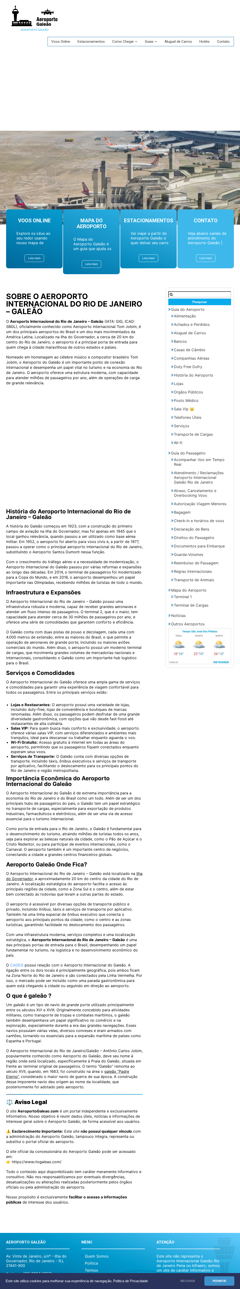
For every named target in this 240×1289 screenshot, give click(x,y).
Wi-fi (178, 442)
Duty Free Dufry (188, 366)
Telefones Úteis (187, 417)
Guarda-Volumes (188, 554)
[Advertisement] (120, 95)
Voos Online (60, 41)
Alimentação (185, 316)
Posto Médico (186, 400)
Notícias (178, 615)
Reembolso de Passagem (196, 563)
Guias (149, 41)
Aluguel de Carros (178, 41)
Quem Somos (97, 1256)
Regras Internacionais (193, 571)
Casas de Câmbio (189, 349)
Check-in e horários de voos (199, 520)
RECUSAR (187, 1281)
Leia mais (34, 258)
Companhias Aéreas (191, 358)
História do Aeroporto (193, 375)
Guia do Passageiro (188, 453)
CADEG (16, 965)
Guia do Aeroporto (188, 309)
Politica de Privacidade (130, 1281)
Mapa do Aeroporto (188, 590)
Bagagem (182, 512)
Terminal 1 (183, 596)
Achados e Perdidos (192, 324)
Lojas (178, 383)
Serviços (181, 425)
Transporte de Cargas (193, 434)
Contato (223, 41)
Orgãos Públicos (188, 392)
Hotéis (204, 41)
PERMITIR (219, 1281)
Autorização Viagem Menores (200, 503)
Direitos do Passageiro (194, 537)
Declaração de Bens (191, 529)
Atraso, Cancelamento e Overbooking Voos (195, 493)
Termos (91, 1270)
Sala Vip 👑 (184, 409)
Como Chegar (123, 41)
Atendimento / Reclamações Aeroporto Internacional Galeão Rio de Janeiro (199, 477)
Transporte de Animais (194, 579)
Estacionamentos (91, 41)
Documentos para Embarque (199, 546)
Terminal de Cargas (191, 605)
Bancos (180, 341)
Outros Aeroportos (188, 624)
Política (91, 1263)
